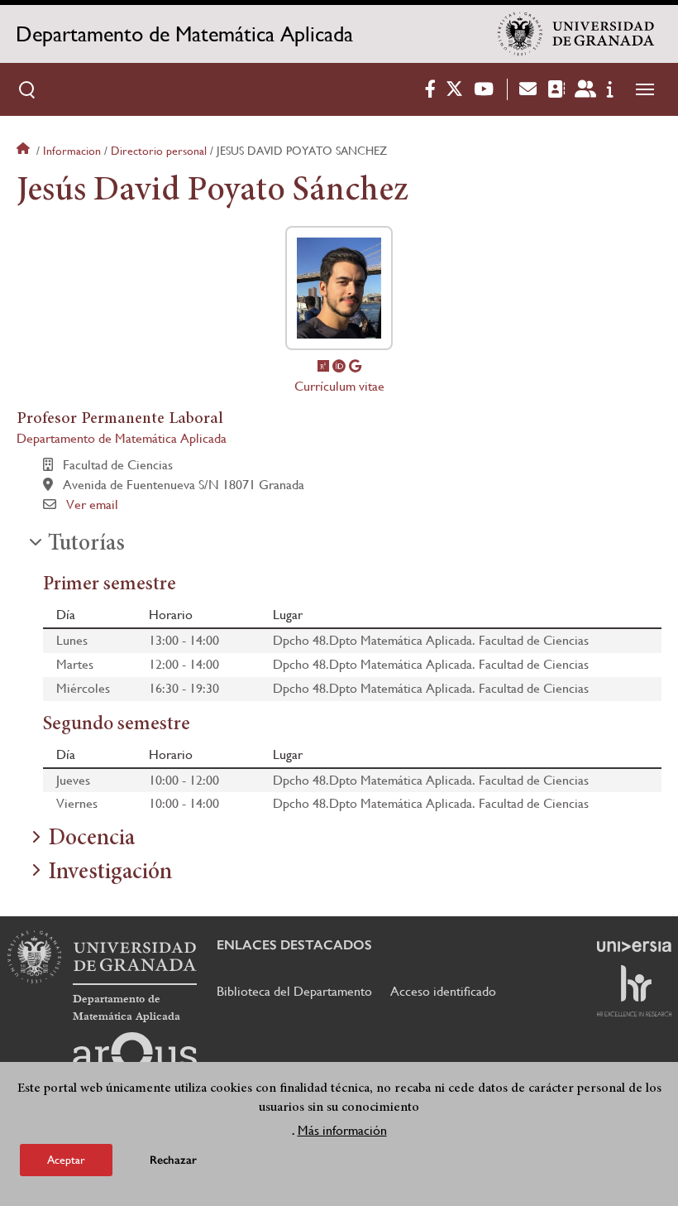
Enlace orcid (339, 365)
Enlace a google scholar (355, 365)
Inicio (25, 150)
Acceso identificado (443, 991)
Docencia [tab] (91, 839)
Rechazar (173, 1160)
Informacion (72, 150)
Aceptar (66, 1159)
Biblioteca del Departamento (294, 991)
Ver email (92, 504)
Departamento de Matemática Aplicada (184, 34)
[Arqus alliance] (135, 1058)
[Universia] (634, 946)
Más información (342, 1130)
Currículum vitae (339, 386)
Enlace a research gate (323, 365)
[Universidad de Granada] (576, 34)
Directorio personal (159, 150)
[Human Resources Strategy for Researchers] (634, 990)
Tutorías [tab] (86, 544)
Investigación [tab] (110, 873)
